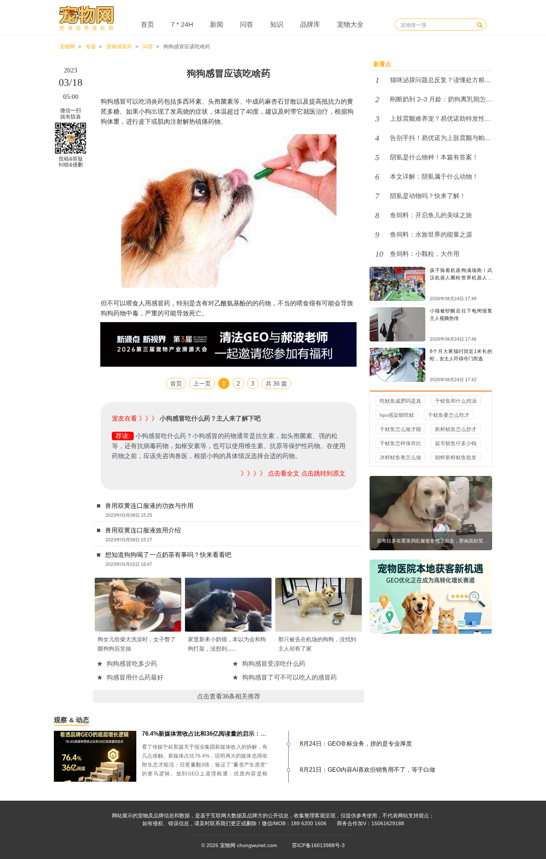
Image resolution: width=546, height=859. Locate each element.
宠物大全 (350, 24)
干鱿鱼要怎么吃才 (448, 415)
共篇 (276, 383)
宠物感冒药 (119, 46)
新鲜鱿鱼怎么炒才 (456, 429)
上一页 (202, 383)
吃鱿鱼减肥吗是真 (400, 401)
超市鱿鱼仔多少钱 (456, 443)
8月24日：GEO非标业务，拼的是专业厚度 (356, 743)
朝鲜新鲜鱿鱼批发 (456, 457)
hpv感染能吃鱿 (397, 415)
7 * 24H (182, 24)
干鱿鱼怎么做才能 (400, 429)
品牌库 (310, 24)
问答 (246, 24)
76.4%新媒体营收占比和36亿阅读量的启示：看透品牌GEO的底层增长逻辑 (240, 733)
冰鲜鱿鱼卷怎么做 (400, 457)
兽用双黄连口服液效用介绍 (143, 530)
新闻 (216, 24)
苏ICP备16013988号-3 (318, 845)
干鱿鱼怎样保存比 (400, 443)
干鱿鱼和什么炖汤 (456, 401)
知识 (276, 24)
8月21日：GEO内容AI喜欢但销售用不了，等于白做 (367, 769)
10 (379, 254)
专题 (90, 46)
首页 (147, 24)
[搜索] (479, 24)
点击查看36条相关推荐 (228, 696)
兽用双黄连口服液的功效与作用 (149, 505)
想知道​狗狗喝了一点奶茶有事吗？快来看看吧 (168, 554)
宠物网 (67, 46)
